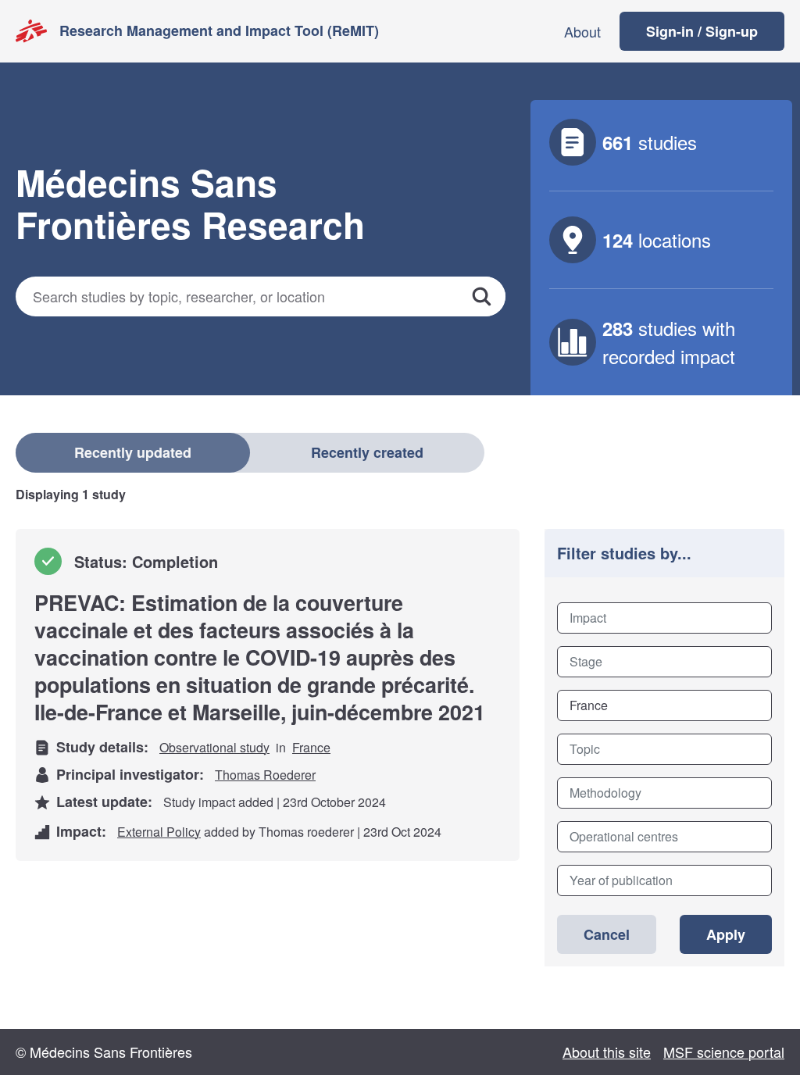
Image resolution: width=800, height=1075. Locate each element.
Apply (725, 934)
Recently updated (132, 452)
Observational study (214, 747)
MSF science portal (723, 1051)
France (311, 747)
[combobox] (664, 618)
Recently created (367, 452)
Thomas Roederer (265, 775)
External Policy (159, 832)
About (582, 31)
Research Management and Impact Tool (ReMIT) (219, 30)
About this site (606, 1051)
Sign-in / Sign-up (702, 31)
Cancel (607, 934)
